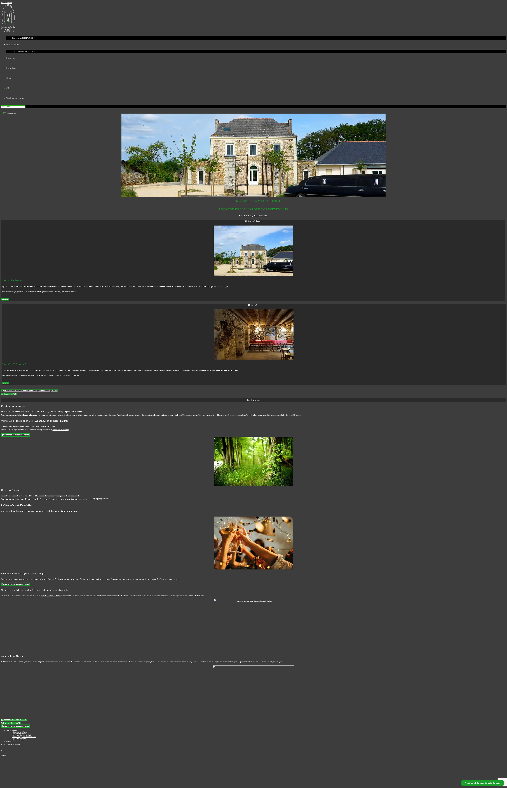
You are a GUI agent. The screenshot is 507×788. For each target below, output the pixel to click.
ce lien (37, 426)
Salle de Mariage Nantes (19, 732)
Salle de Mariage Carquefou (20, 740)
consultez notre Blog (61, 430)
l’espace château (160, 415)
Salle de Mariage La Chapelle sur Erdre (24, 737)
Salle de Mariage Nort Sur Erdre (22, 735)
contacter (176, 579)
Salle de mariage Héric (19, 734)
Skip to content (6, 3)
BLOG (8, 741)
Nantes (21, 662)
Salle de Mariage (11, 730)
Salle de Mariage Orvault (19, 738)
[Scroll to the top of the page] (2, 747)
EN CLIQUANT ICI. (101, 499)
